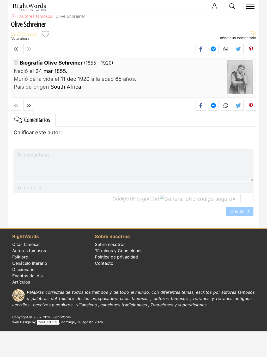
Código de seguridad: (136, 198)
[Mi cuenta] (214, 6)
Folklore (20, 257)
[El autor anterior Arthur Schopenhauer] (16, 49)
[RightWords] (13, 16)
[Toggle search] (232, 6)
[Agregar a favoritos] (45, 34)
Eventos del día (27, 275)
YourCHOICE (48, 322)
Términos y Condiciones (118, 250)
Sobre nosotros (110, 244)
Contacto (104, 263)
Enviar (237, 211)
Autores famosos (29, 250)
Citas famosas (26, 244)
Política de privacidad (116, 257)
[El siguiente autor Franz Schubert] (28, 49)
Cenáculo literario (29, 263)
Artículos (21, 282)
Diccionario (23, 269)
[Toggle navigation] (248, 6)
